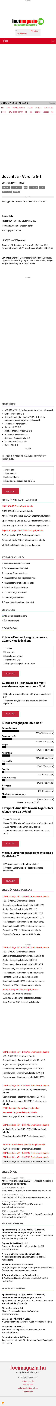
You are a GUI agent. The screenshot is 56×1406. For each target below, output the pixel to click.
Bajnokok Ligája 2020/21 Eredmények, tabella (23, 981)
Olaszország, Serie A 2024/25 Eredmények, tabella (25, 525)
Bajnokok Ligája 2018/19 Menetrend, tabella (23, 1116)
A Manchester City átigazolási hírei (18, 583)
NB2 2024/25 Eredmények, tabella (17, 511)
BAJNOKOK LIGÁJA (16, 112)
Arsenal (8, 648)
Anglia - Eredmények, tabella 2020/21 (20, 960)
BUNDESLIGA (48, 108)
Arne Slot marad (12, 819)
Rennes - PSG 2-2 (13, 427)
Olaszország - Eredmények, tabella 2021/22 (23, 913)
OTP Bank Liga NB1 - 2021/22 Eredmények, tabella (26, 896)
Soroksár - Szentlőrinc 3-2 (17, 434)
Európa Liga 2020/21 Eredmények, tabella (22, 985)
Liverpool (9, 652)
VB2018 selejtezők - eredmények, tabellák (22, 1149)
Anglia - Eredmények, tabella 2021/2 (19, 909)
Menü (5, 41)
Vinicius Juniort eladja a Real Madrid (21, 864)
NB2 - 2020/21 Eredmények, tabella (19, 952)
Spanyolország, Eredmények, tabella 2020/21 (23, 956)
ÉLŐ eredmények (11, 621)
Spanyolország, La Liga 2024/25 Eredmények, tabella (26, 521)
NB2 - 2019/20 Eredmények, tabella (19, 1056)
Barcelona (9, 470)
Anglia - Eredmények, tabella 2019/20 (20, 1064)
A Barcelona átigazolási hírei (15, 568)
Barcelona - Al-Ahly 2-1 (13, 1326)
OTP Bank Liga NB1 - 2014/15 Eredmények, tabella (26, 1161)
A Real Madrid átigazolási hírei (16, 563)
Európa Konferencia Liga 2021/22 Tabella (21, 934)
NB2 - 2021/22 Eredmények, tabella (19, 901)
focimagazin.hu (28, 1368)
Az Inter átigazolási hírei (13, 597)
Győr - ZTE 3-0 (11, 445)
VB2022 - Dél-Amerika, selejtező (18, 994)
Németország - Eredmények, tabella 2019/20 (23, 1073)
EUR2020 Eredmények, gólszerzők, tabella (22, 998)
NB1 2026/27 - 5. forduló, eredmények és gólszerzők (26, 1197)
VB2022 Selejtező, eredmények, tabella (20, 989)
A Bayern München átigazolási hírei (18, 602)
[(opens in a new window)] (14, 616)
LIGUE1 (3, 112)
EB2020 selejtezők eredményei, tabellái (21, 1108)
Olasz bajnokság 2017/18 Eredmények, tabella (24, 1136)
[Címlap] (28, 22)
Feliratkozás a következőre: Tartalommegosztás (3, 1403)
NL (52, 112)
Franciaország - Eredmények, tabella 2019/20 (23, 1077)
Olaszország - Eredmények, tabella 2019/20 (23, 1068)
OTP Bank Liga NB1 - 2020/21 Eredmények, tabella (26, 947)
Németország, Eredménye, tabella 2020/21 (22, 968)
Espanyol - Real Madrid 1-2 (15, 1243)
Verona (16, 192)
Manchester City (12, 660)
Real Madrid (10, 473)
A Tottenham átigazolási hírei (15, 587)
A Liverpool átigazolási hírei (14, 573)
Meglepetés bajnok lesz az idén (20, 481)
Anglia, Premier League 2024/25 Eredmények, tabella (26, 516)
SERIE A (38, 108)
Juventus (33, 188)
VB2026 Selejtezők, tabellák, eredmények (21, 545)
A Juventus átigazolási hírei (14, 592)
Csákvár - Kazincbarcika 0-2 (17, 438)
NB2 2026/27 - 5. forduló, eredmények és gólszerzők (29, 410)
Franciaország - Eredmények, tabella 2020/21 (23, 973)
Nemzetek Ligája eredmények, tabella (20, 1112)
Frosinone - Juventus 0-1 (16, 424)
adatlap (6, 188)
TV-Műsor (35, 31)
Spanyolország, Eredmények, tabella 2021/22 (23, 905)
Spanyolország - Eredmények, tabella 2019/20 (24, 1060)
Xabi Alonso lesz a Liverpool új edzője (22, 827)
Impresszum (28, 1385)
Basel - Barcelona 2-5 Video (15, 1337)
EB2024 (38, 112)
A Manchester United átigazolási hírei (19, 578)
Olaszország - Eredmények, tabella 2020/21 (23, 964)
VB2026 (46, 112)
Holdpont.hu (22, 34)
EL (26, 112)
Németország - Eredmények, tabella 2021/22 (23, 917)
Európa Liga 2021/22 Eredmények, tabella (22, 930)
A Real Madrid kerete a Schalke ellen (20, 1275)
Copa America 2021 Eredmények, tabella (21, 1002)
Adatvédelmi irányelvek (28, 1388)
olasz (42, 188)
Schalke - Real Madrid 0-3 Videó (17, 1264)
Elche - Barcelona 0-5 (14, 414)
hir (25, 188)
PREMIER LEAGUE (19, 108)
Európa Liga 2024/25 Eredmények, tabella (21, 535)
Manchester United (14, 656)
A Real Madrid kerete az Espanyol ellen (21, 1254)
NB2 (8, 108)
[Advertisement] (28, 72)
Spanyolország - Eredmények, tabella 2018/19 (24, 1097)
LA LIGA (30, 108)
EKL (31, 112)
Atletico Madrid (12, 477)
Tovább (28, 448)
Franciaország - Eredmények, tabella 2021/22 (23, 922)
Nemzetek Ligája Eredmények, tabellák (20, 977)
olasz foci (7, 192)
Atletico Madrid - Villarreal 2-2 (18, 431)
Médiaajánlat (28, 1392)
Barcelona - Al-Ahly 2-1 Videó (16, 1319)
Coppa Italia (16, 188)
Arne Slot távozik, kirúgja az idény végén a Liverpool (29, 823)
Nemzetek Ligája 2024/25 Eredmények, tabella (23, 540)
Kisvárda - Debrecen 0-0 (16, 441)
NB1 (2, 108)
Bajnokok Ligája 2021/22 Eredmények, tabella (23, 926)
